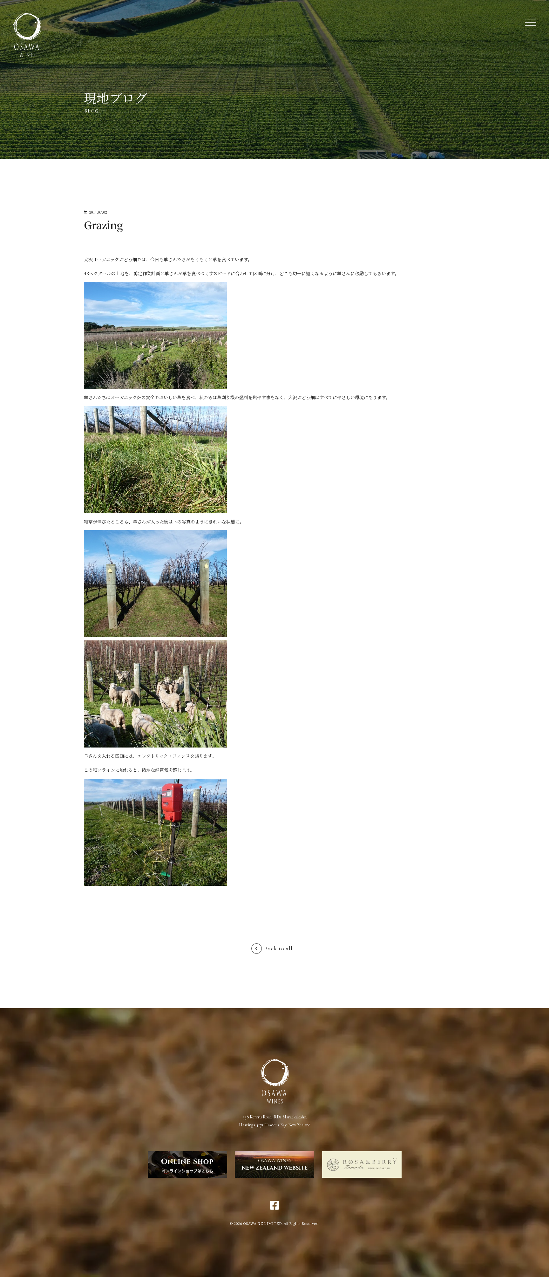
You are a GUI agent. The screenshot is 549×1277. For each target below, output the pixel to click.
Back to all (278, 948)
